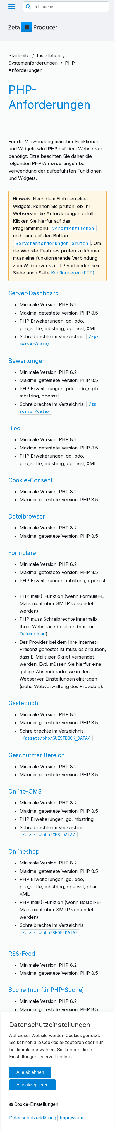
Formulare (22, 552)
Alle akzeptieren (32, 1084)
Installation (48, 55)
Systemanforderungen (33, 63)
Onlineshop (23, 851)
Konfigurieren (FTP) (72, 273)
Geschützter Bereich (36, 755)
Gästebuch (23, 703)
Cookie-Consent (30, 480)
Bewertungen (27, 360)
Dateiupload (33, 634)
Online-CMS (25, 791)
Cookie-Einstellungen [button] (35, 1104)
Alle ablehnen (30, 1072)
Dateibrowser (26, 516)
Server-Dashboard (33, 293)
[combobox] (66, 6)
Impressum (71, 1118)
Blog (14, 428)
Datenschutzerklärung (32, 1118)
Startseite (19, 55)
